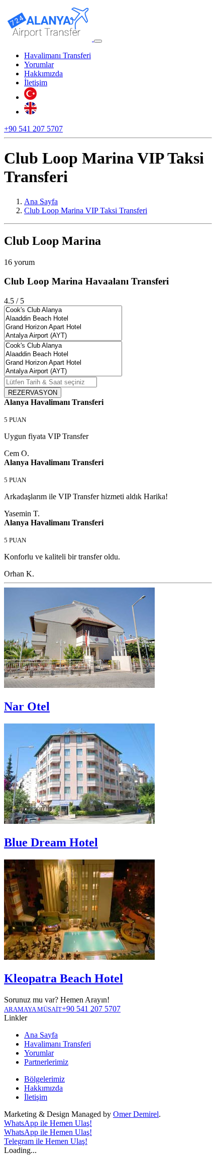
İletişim (35, 82)
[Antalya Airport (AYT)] (63, 336)
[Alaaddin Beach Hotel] (63, 319)
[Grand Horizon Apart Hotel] (63, 327)
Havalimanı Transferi (57, 55)
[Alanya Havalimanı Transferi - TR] (30, 97)
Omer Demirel (136, 1114)
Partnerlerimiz (46, 1062)
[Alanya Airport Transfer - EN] (30, 111)
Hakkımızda (43, 73)
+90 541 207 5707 (33, 128)
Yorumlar (39, 64)
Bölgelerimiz (44, 1079)
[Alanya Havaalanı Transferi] (49, 38)
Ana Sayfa (41, 1035)
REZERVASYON (32, 392)
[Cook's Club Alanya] (63, 310)
